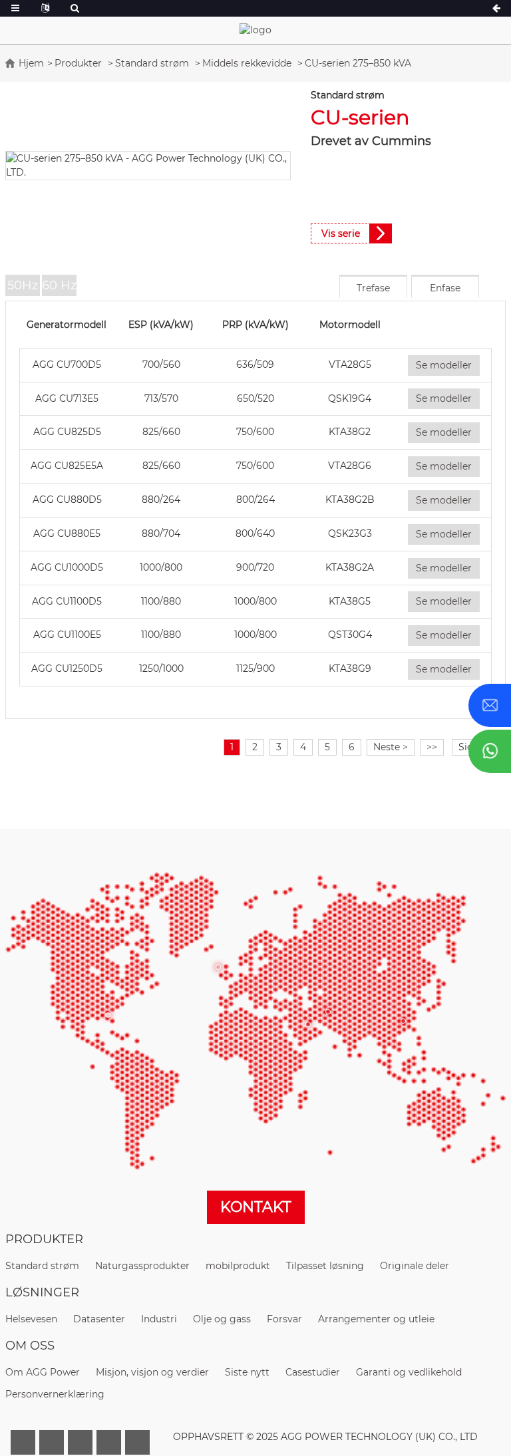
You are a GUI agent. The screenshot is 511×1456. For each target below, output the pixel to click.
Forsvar (284, 1319)
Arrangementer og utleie (376, 1319)
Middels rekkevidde (246, 63)
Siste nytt (247, 1372)
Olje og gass (222, 1319)
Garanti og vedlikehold (409, 1372)
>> (431, 747)
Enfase (445, 288)
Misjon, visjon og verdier (152, 1372)
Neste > (390, 747)
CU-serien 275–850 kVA (358, 63)
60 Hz (59, 285)
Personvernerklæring (54, 1394)
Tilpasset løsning (325, 1266)
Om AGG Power (42, 1372)
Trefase (373, 288)
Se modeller (444, 365)
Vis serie (340, 233)
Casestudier (312, 1372)
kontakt (255, 1207)
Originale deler (414, 1266)
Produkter (78, 63)
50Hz (22, 285)
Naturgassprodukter (142, 1266)
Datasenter (99, 1319)
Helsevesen (31, 1319)
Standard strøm (152, 63)
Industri (159, 1319)
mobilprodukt (238, 1266)
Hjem (31, 63)
